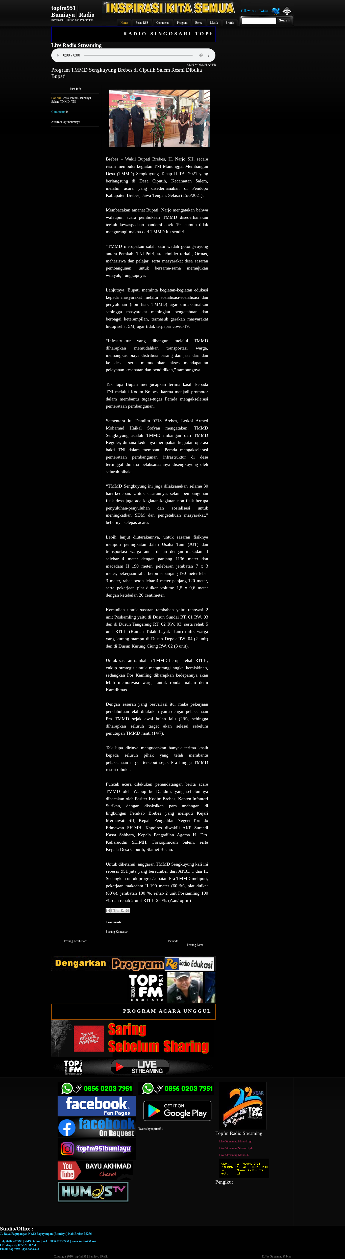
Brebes (74, 98)
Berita (65, 98)
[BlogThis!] (112, 910)
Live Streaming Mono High (235, 1141)
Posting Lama (195, 945)
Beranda (173, 941)
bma (288, 1256)
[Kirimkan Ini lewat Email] (108, 910)
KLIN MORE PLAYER (201, 65)
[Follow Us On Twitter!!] (260, 14)
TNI (73, 101)
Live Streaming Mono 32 (234, 1155)
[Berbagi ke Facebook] (122, 910)
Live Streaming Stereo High (236, 1148)
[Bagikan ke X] (117, 910)
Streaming (276, 1256)
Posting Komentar (117, 931)
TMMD (65, 101)
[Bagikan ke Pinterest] (127, 910)
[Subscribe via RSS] (286, 14)
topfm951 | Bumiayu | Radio (72, 11)
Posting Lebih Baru (75, 941)
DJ (264, 1256)
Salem (55, 101)
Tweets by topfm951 (150, 1129)
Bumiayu (85, 98)
